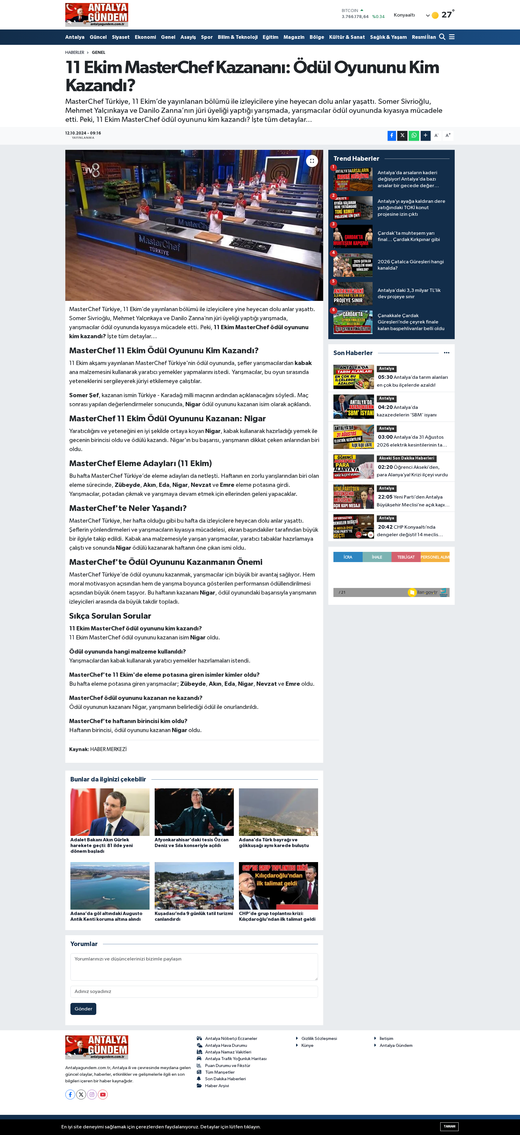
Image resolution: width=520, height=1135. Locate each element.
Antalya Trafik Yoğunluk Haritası (236, 1058)
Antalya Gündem (396, 1045)
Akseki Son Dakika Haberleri (406, 458)
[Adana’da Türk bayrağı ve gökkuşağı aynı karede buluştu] (278, 812)
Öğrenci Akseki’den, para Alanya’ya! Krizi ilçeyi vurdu (412, 471)
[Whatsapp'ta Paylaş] (414, 136)
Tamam (449, 1126)
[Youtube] (103, 1094)
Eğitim (270, 37)
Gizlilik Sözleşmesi (319, 1038)
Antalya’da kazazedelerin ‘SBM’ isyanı (407, 411)
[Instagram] (92, 1094)
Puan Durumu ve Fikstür (227, 1065)
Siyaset (121, 37)
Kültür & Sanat (347, 37)
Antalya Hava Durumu (226, 1045)
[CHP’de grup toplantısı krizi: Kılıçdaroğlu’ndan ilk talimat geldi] (278, 885)
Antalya (75, 37)
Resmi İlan (424, 37)
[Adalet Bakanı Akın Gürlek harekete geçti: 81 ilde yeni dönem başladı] (110, 812)
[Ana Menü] (451, 37)
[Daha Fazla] (426, 136)
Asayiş (188, 37)
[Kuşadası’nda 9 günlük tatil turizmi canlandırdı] (194, 885)
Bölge (317, 37)
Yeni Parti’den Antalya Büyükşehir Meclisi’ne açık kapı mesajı (411, 501)
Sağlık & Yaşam (388, 37)
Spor (207, 37)
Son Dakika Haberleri (225, 1079)
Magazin (294, 37)
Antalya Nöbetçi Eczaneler (231, 1038)
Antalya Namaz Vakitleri (228, 1052)
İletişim (386, 1038)
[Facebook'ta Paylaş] (392, 136)
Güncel (98, 37)
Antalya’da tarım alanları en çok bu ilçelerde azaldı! (412, 381)
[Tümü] (447, 353)
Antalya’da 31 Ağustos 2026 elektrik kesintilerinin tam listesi (412, 442)
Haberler (74, 53)
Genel (168, 37)
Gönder (83, 1009)
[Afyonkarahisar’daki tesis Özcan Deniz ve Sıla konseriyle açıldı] (194, 812)
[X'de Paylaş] (402, 136)
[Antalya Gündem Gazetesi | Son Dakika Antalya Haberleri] (96, 14)
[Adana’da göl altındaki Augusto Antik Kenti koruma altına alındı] (110, 885)
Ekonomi (145, 37)
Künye (308, 1045)
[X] (81, 1094)
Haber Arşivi (217, 1086)
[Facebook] (70, 1094)
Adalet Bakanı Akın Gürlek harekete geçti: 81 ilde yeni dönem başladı (101, 845)
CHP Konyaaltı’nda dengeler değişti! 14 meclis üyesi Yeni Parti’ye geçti (407, 531)
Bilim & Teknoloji (238, 37)
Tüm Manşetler (220, 1072)
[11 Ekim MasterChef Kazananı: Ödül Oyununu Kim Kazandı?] (194, 225)
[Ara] (443, 37)
